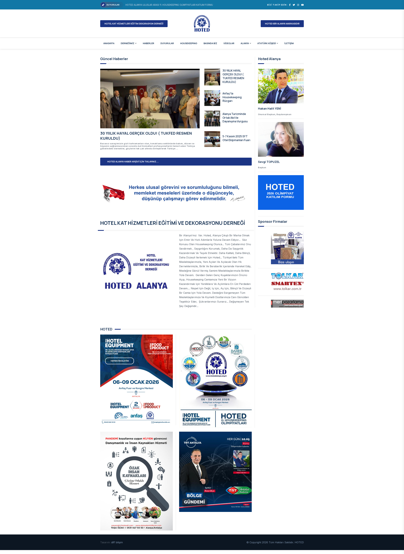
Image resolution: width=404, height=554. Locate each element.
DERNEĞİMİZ (127, 43)
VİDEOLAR (228, 43)
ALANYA (245, 43)
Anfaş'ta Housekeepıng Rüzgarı (232, 97)
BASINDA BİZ (210, 43)
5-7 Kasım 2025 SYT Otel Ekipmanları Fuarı (236, 138)
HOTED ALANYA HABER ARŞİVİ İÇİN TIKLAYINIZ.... (133, 161)
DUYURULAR (167, 43)
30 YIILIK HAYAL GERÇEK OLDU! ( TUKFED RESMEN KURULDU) (146, 136)
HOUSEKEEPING (188, 43)
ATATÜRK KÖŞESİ (266, 43)
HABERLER (148, 43)
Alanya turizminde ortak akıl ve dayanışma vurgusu (235, 117)
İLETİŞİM (289, 43)
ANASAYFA (108, 43)
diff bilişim (117, 542)
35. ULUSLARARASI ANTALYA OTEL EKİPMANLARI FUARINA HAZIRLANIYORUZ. (165, 4)
